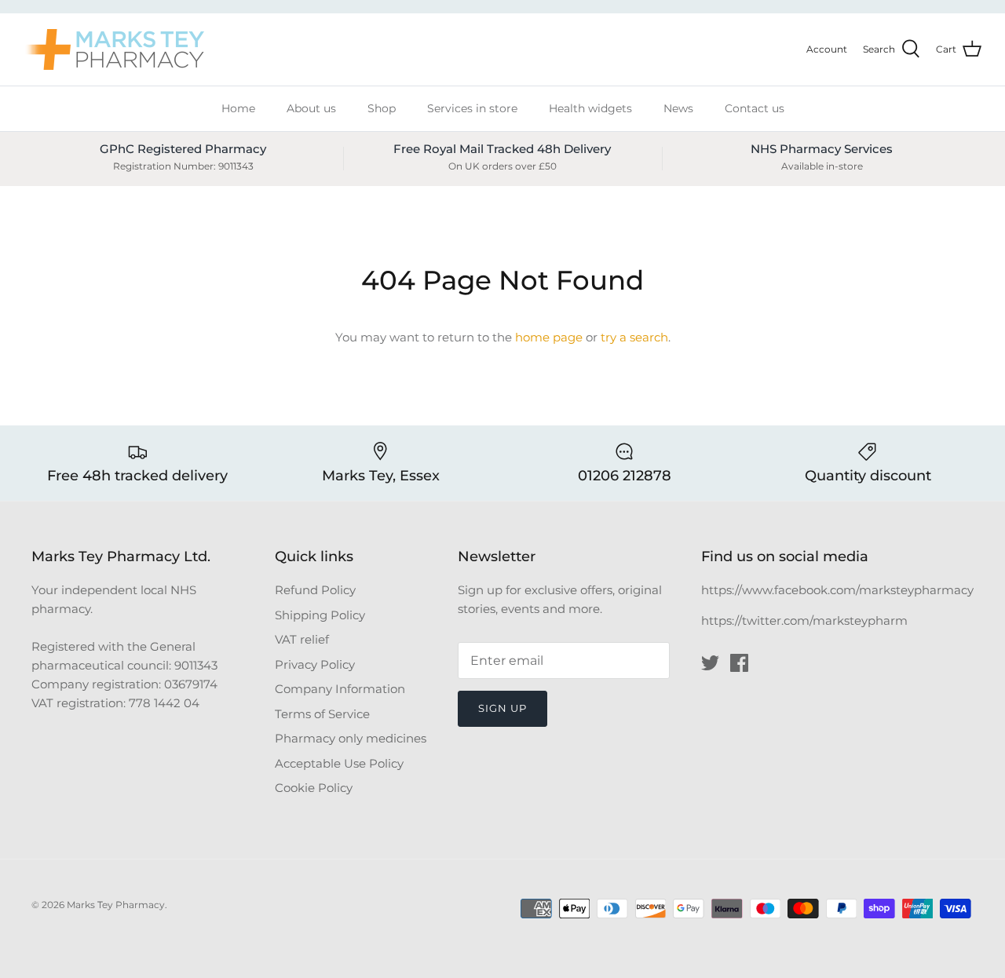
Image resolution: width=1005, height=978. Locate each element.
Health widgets (590, 108)
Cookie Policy (314, 787)
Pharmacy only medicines (350, 738)
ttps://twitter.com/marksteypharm (808, 620)
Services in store (472, 108)
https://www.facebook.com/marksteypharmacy (837, 589)
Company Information (340, 688)
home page (549, 337)
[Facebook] (739, 663)
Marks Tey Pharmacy (116, 904)
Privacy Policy (315, 664)
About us (311, 108)
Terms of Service (322, 713)
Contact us (754, 108)
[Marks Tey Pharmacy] (114, 49)
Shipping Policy (320, 615)
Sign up (502, 708)
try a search (634, 337)
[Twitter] (710, 663)
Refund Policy (315, 589)
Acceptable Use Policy (339, 763)
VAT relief (302, 639)
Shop (381, 108)
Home (238, 108)
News (678, 108)
